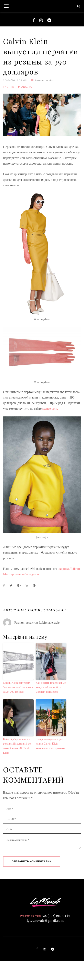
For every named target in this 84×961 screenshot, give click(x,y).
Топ (32, 86)
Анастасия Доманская (41, 609)
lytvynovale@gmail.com (45, 921)
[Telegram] (49, 20)
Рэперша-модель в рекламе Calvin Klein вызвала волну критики (50, 744)
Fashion (10, 86)
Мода (22, 86)
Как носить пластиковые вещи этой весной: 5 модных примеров (51, 687)
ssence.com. (50, 408)
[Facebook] (34, 20)
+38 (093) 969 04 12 (56, 916)
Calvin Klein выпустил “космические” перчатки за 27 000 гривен (18, 687)
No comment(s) (45, 80)
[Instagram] (41, 20)
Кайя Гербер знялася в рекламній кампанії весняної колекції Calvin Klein (17, 746)
